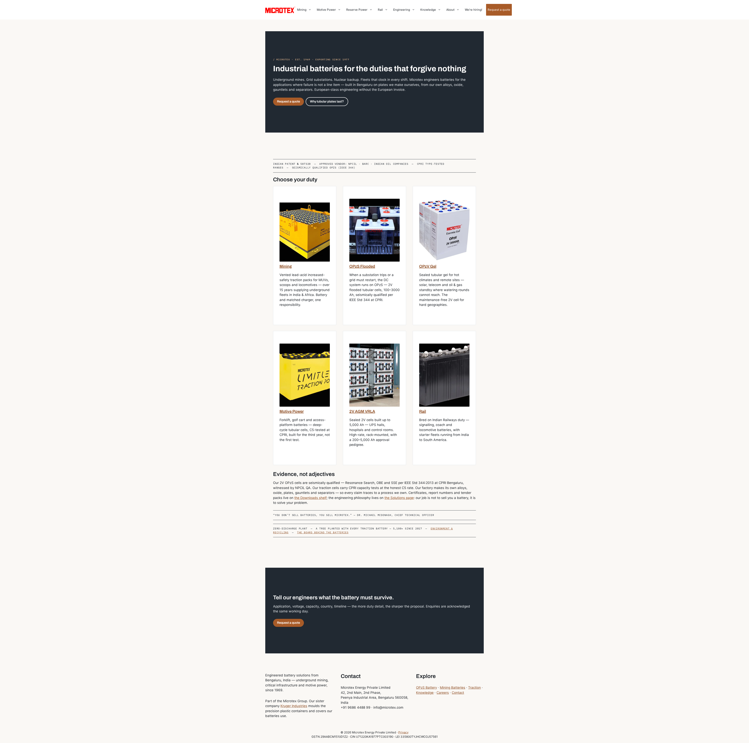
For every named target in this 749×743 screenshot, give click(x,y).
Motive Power (326, 10)
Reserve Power (356, 10)
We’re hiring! (473, 10)
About (450, 10)
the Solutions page (399, 498)
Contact (458, 693)
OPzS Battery (426, 688)
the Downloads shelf (310, 498)
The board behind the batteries (322, 532)
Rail (380, 10)
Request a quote (499, 10)
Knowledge (428, 10)
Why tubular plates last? (327, 101)
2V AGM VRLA (362, 411)
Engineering (401, 10)
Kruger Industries (293, 706)
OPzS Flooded (362, 266)
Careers (443, 693)
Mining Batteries (452, 688)
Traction (474, 688)
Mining (301, 10)
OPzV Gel (427, 266)
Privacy (403, 732)
